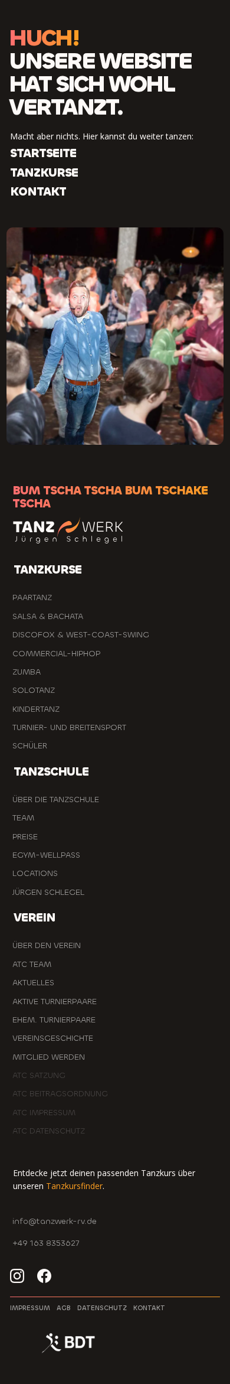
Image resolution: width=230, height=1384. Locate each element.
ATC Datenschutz (48, 1131)
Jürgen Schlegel (48, 892)
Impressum (30, 1308)
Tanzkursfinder (74, 1185)
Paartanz (32, 597)
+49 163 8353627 (45, 1243)
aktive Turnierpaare (54, 1002)
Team (23, 818)
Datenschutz (102, 1308)
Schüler (29, 746)
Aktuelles (33, 983)
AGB (64, 1308)
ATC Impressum (43, 1113)
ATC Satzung (38, 1075)
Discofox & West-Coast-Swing (80, 635)
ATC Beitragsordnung (60, 1094)
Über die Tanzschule (55, 799)
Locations (35, 873)
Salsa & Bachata (47, 616)
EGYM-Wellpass (46, 855)
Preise (25, 837)
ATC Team (31, 964)
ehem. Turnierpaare (54, 1020)
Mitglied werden (48, 1057)
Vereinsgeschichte (52, 1038)
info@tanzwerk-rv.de (54, 1221)
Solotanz (33, 690)
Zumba (26, 672)
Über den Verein (46, 945)
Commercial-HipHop (56, 654)
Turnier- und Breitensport (69, 727)
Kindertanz (36, 709)
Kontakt (149, 1308)
